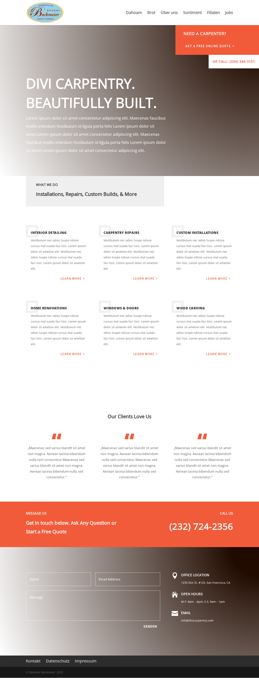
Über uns (169, 13)
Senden (150, 626)
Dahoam (134, 13)
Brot (151, 13)
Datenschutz (57, 661)
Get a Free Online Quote (208, 46)
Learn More (71, 278)
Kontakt (33, 661)
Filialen (213, 13)
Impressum (86, 661)
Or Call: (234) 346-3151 (234, 62)
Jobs (229, 13)
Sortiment (192, 13)
